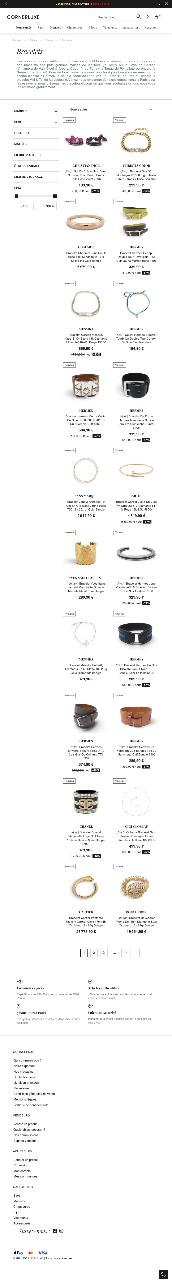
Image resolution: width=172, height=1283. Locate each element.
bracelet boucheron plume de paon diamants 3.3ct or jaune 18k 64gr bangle (136, 921)
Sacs (17, 1195)
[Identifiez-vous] (147, 17)
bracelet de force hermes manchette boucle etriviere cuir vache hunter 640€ (136, 422)
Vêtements (20, 1217)
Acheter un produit (25, 1160)
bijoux (33, 40)
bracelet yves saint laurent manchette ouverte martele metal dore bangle (86, 587)
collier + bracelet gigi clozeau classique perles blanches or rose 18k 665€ (136, 836)
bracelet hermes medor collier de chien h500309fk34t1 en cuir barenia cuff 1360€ (86, 420)
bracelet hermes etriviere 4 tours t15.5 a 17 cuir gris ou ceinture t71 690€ (86, 752)
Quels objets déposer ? (29, 1129)
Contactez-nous (24, 1077)
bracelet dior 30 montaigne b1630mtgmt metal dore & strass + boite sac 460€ (136, 175)
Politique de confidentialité (30, 1105)
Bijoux (17, 1212)
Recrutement (22, 1088)
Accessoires (22, 1223)
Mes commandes (25, 1176)
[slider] (16, 196)
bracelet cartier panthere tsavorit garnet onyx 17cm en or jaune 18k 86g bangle (86, 921)
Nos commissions (25, 1135)
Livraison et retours (26, 1082)
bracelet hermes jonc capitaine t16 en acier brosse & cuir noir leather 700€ (136, 587)
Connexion (20, 1165)
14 (126, 952)
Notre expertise (24, 1066)
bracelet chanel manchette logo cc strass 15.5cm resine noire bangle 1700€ (86, 838)
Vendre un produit (25, 1124)
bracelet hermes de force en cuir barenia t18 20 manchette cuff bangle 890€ (136, 750)
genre (49, 40)
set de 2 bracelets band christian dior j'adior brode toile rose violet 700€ (86, 175)
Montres (19, 1201)
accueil (17, 40)
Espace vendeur (24, 1140)
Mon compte (22, 1171)
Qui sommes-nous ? (27, 1060)
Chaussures (21, 1206)
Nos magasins (23, 1071)
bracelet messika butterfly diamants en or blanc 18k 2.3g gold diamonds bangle (86, 668)
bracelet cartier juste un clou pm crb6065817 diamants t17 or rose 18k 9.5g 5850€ (136, 505)
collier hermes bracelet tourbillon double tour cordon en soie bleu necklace (136, 338)
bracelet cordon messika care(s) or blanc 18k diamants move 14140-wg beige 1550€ (86, 338)
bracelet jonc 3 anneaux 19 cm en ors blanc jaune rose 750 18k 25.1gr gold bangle (86, 505)
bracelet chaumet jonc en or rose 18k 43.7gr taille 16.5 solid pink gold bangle (86, 256)
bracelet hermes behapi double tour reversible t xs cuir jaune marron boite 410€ (136, 256)
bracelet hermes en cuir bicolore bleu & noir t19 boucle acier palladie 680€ (136, 668)
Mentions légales (24, 1099)
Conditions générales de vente (34, 1093)
